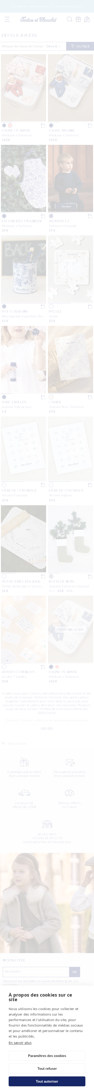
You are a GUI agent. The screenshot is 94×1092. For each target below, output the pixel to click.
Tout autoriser (47, 1081)
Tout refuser (47, 1068)
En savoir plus (20, 1042)
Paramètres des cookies (47, 1056)
